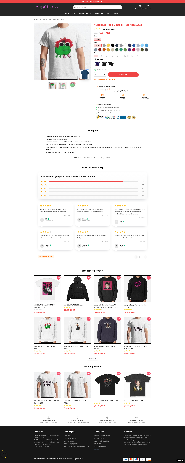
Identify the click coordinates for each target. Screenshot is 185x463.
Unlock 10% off (4, 454)
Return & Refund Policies (101, 441)
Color (95, 42)
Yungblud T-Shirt (58, 19)
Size (95, 53)
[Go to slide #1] (52, 85)
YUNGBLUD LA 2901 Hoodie (73, 305)
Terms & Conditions (70, 438)
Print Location (98, 59)
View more (92, 358)
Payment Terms (99, 438)
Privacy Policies (69, 441)
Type (95, 36)
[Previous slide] (37, 52)
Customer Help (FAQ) (100, 446)
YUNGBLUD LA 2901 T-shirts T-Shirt (106, 401)
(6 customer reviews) (109, 29)
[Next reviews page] (145, 257)
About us (67, 435)
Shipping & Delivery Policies (102, 435)
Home (36, 19)
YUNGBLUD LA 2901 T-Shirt (133, 401)
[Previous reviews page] (136, 257)
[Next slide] (88, 52)
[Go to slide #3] (72, 85)
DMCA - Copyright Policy (71, 444)
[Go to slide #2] (62, 85)
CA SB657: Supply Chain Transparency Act (77, 446)
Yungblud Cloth (45, 19)
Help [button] (181, 460)
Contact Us (97, 444)
